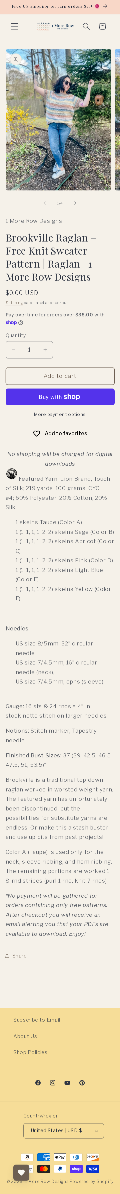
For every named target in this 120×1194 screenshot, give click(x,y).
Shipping (14, 302)
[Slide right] (75, 203)
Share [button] (19, 955)
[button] (15, 26)
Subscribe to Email (36, 1020)
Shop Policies (30, 1052)
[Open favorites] (21, 1173)
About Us (25, 1036)
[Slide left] (44, 203)
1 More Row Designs (47, 1181)
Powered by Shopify (91, 1181)
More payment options (60, 414)
